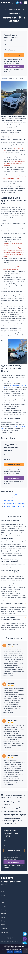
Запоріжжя (4, 921)
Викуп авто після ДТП (10, 495)
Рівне (2, 902)
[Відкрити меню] (25, 2)
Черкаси (3, 906)
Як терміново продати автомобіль (14, 503)
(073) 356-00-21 (14, 385)
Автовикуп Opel (8, 500)
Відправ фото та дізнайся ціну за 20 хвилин (13, 69)
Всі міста (4, 928)
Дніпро (3, 917)
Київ (2, 888)
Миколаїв (4, 910)
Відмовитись (18, 951)
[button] (25, 944)
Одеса (3, 895)
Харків (3, 924)
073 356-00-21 (15, 13)
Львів (2, 891)
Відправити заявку (14, 55)
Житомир (4, 899)
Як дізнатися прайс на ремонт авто (14, 506)
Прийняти (10, 951)
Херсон (3, 913)
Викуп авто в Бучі (9, 498)
